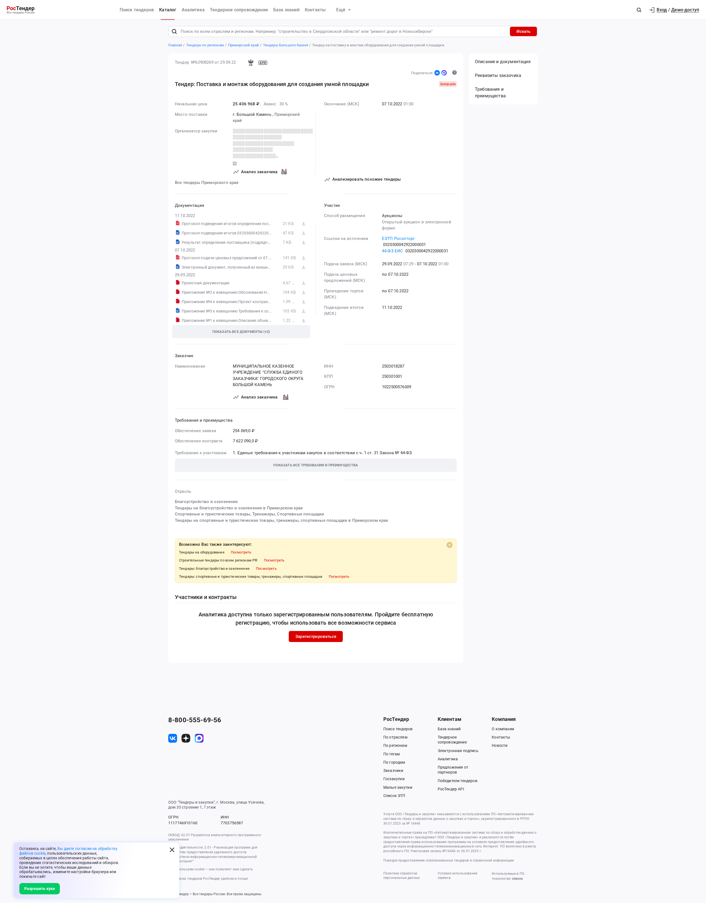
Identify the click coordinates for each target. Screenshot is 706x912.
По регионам (395, 745)
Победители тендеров (457, 781)
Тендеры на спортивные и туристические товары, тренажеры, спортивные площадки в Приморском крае (281, 520)
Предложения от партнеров (453, 769)
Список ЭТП (394, 795)
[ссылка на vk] (172, 738)
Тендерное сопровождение (239, 9)
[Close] (449, 545)
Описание (503, 61)
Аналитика (193, 9)
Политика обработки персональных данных (401, 875)
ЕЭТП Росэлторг (398, 238)
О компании (503, 729)
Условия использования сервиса (457, 875)
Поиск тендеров (137, 9)
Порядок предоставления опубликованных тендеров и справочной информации (448, 860)
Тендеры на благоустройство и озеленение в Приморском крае (239, 508)
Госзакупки (394, 779)
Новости (499, 745)
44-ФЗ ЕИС (392, 250)
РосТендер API (451, 789)
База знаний (286, 9)
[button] (639, 10)
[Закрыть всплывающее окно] (172, 850)
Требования (490, 92)
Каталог (167, 9)
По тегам (391, 754)
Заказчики (393, 770)
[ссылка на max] (199, 738)
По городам (394, 762)
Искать (523, 31)
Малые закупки (397, 787)
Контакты (315, 9)
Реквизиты (498, 75)
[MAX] (444, 73)
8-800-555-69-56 (194, 720)
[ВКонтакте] (437, 73)
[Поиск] (174, 31)
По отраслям (395, 737)
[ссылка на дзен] (185, 738)
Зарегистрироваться (315, 636)
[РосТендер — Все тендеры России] (20, 10)
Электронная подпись (458, 750)
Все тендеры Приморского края (206, 182)
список (517, 879)
